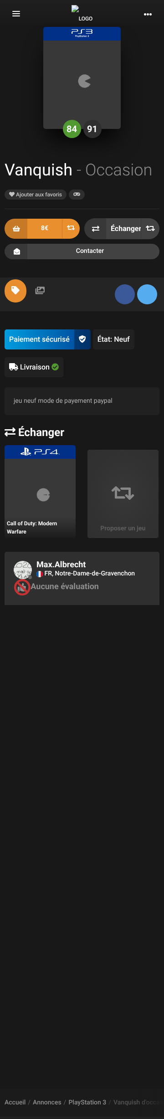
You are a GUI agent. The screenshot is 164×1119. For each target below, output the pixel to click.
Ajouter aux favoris (38, 194)
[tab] (15, 291)
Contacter (90, 251)
